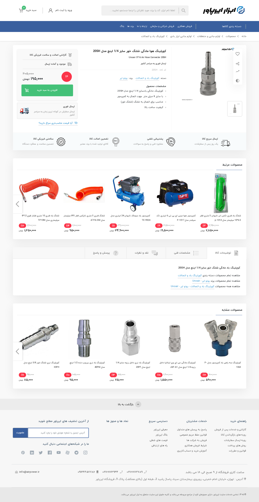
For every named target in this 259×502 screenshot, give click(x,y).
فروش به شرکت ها (197, 440)
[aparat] (67, 452)
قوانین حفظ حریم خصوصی (193, 434)
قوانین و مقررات (237, 450)
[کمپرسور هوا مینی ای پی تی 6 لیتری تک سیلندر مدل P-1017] (175, 192)
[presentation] (242, 204)
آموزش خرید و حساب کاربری (192, 450)
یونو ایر (123, 78)
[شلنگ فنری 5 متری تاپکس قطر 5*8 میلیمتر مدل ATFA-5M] (84, 192)
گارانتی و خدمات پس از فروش (230, 429)
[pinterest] (23, 452)
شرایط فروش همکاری (196, 445)
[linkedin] (32, 452)
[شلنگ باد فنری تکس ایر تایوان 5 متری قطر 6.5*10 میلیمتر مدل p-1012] (220, 192)
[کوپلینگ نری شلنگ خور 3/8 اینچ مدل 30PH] (38, 338)
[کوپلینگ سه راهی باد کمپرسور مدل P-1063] (220, 338)
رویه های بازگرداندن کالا (233, 434)
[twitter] (40, 452)
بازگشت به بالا (126, 404)
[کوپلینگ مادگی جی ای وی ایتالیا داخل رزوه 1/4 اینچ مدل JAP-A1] (175, 338)
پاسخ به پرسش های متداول (192, 429)
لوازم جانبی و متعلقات (208, 36)
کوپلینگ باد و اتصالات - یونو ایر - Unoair (192, 286)
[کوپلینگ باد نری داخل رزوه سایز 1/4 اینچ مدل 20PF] (129, 338)
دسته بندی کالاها (231, 26)
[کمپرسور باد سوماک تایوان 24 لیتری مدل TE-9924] (129, 192)
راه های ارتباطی (160, 445)
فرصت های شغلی (159, 440)
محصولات (231, 36)
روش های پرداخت (237, 445)
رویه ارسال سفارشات (235, 440)
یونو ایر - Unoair (201, 281)
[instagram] (85, 452)
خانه (244, 36)
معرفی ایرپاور (161, 429)
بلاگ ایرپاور (162, 434)
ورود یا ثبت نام (63, 10)
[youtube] (58, 452)
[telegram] (76, 452)
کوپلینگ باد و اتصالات (153, 36)
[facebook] (49, 452)
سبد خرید (29, 9)
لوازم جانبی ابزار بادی (181, 36)
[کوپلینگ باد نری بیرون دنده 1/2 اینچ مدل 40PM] (84, 338)
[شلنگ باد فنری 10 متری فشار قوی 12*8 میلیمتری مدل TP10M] (38, 192)
